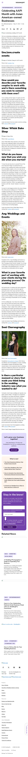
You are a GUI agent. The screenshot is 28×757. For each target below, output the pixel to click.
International (5, 735)
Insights (3, 693)
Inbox (3, 690)
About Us (4, 725)
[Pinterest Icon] (14, 667)
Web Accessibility (5, 750)
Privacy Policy (5, 738)
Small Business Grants (7, 730)
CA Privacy (13, 750)
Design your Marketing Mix (8, 701)
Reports (3, 711)
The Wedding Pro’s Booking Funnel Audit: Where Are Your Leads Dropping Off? (14, 480)
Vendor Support (5, 727)
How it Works (5, 685)
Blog (3, 706)
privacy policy (12, 523)
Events (3, 709)
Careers (3, 732)
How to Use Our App (6, 704)
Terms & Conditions (6, 740)
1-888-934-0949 (16, 747)
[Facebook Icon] (3, 667)
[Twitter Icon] (8, 667)
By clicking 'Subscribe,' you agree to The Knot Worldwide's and (13, 521)
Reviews (3, 695)
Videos (3, 714)
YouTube (4, 716)
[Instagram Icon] (19, 667)
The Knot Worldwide (7, 722)
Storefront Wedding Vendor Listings (10, 687)
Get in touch (14, 450)
